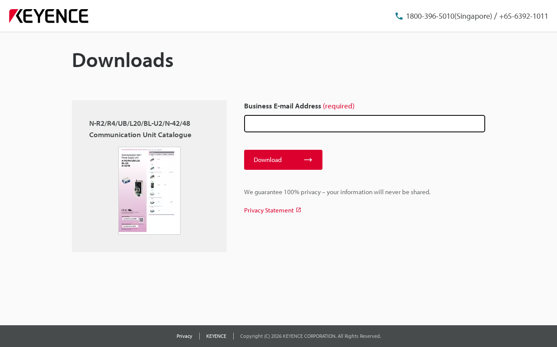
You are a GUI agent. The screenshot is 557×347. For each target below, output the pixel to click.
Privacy (184, 336)
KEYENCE (216, 336)
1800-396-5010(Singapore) (449, 16)
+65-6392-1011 (523, 16)
